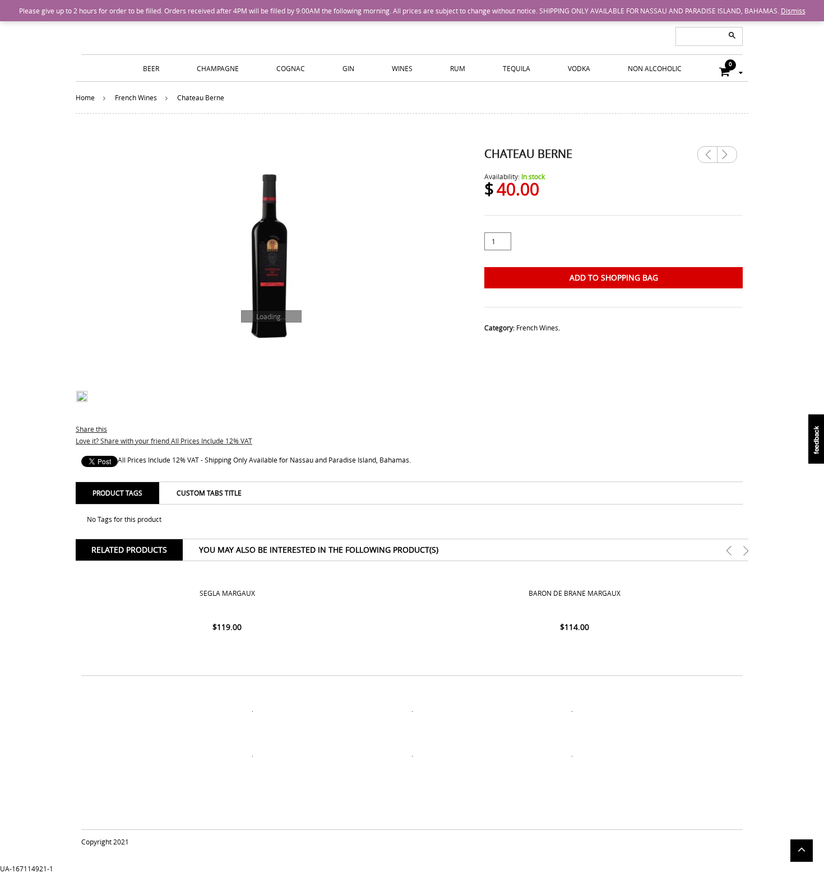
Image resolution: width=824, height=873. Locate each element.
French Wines (136, 97)
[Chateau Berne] (269, 255)
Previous (707, 154)
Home (85, 97)
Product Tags (117, 492)
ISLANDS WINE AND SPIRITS (412, 28)
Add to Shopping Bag (614, 277)
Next (727, 150)
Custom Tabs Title (209, 492)
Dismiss (793, 10)
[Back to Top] (801, 850)
